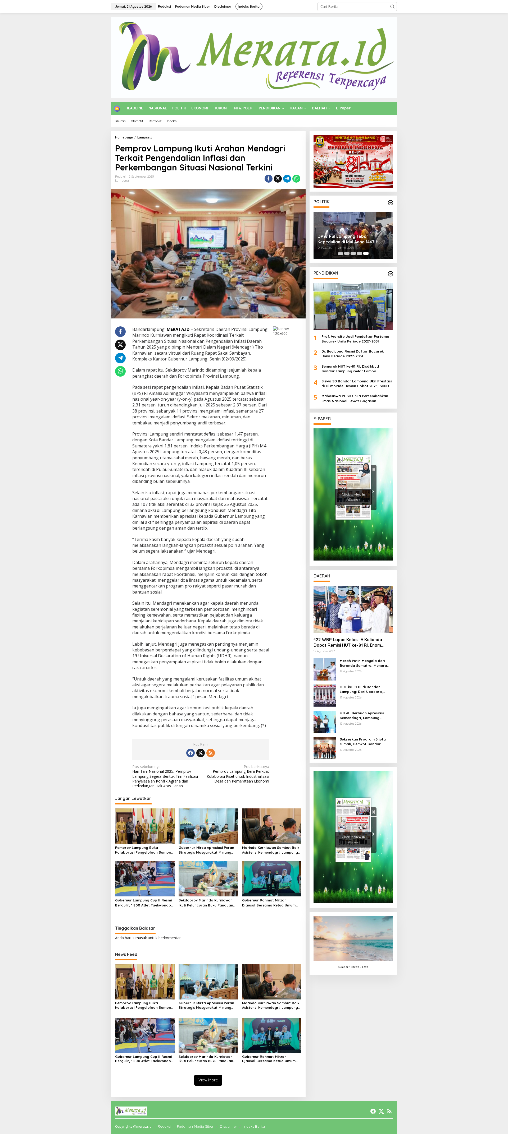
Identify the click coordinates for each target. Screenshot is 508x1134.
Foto (365, 967)
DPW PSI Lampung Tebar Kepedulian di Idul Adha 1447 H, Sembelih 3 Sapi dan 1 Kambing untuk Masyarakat (349, 238)
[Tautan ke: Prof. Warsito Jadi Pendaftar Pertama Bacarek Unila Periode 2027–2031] (353, 306)
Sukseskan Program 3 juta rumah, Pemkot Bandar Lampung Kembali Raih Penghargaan (363, 741)
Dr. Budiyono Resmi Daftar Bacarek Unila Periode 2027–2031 (352, 353)
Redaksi (164, 1126)
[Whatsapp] (296, 179)
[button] (392, 6)
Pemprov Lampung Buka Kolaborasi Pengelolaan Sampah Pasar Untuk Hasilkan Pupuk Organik (144, 850)
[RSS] (210, 753)
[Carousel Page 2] (347, 253)
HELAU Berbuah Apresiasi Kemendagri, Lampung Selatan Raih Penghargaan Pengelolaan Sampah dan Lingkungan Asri (363, 715)
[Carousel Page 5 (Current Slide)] (366, 253)
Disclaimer (228, 1126)
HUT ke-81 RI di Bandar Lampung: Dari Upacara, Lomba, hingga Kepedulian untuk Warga (363, 689)
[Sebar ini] (269, 179)
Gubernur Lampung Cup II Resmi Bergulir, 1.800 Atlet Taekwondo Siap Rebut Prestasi (143, 902)
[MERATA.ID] (254, 57)
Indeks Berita (254, 1126)
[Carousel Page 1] (340, 253)
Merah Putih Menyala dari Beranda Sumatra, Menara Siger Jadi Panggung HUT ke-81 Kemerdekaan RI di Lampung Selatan (365, 663)
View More (208, 1079)
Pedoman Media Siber (195, 1126)
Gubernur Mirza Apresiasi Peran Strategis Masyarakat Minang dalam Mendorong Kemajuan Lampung (206, 850)
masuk (141, 937)
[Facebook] (190, 753)
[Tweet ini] (278, 179)
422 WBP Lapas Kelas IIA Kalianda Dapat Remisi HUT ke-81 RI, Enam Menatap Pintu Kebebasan (348, 642)
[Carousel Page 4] (359, 253)
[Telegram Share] (287, 179)
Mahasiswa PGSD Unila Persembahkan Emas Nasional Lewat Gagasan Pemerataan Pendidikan (354, 398)
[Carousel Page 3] (353, 253)
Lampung (122, 180)
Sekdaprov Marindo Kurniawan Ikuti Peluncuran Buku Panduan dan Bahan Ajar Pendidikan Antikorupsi (206, 902)
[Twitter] (200, 753)
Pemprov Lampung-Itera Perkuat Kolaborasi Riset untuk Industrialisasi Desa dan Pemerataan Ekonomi (238, 774)
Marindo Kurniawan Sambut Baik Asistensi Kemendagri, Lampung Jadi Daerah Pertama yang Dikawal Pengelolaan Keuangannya (270, 850)
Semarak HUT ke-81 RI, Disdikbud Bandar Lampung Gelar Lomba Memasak (350, 368)
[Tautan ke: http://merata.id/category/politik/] (390, 203)
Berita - (356, 967)
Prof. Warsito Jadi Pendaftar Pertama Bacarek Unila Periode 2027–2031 (355, 338)
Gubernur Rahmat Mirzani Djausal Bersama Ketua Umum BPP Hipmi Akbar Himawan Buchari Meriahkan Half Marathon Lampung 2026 (269, 902)
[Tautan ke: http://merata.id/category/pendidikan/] (390, 274)
